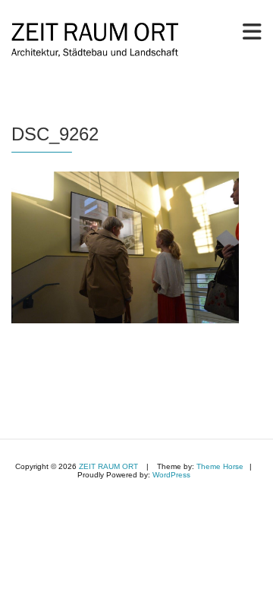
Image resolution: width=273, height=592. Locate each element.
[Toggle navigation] (252, 31)
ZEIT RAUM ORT (108, 466)
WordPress (171, 475)
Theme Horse (219, 466)
